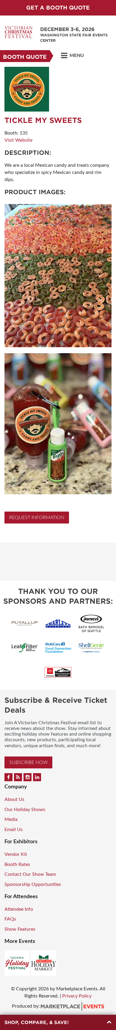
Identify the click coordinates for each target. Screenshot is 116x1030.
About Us (14, 799)
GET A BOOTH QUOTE (58, 7)
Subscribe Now (28, 762)
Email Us (13, 829)
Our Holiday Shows (24, 809)
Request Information (36, 517)
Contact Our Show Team (30, 874)
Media (11, 819)
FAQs (10, 919)
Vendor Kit (15, 854)
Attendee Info (18, 909)
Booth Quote (25, 57)
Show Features (19, 929)
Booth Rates (17, 864)
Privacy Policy (77, 996)
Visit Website (18, 140)
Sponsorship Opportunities (32, 884)
